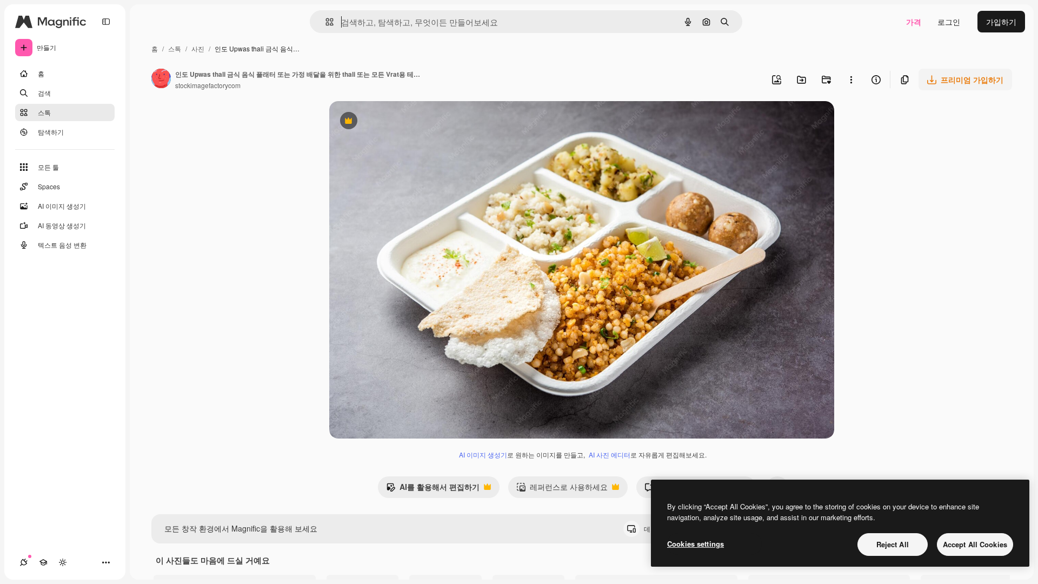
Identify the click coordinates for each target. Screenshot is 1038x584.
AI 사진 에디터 (609, 454)
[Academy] (43, 562)
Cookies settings (695, 544)
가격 (913, 21)
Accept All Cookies (975, 544)
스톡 (174, 48)
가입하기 (1001, 21)
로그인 (948, 21)
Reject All (892, 544)
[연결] (23, 562)
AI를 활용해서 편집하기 (433, 489)
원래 (391, 122)
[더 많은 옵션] (851, 79)
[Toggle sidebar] (106, 21)
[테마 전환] (62, 562)
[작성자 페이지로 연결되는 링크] (161, 79)
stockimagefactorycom (208, 85)
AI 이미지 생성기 (483, 454)
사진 (197, 48)
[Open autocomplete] (325, 22)
